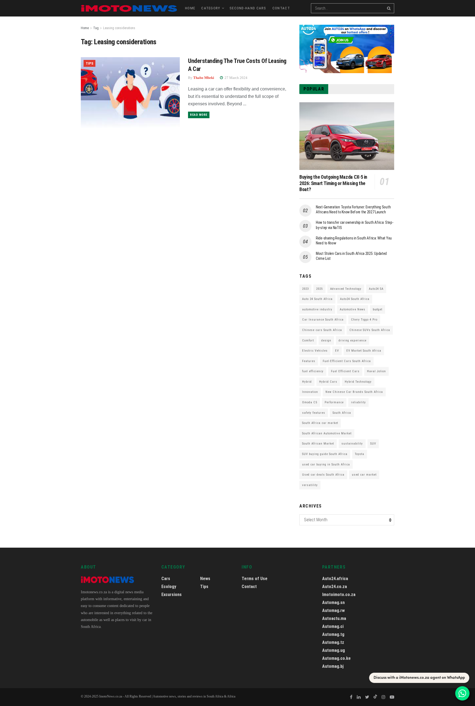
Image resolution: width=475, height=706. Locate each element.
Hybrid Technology (358, 382)
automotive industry (317, 309)
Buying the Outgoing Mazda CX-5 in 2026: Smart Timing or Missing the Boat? (333, 183)
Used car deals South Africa (323, 474)
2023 (305, 289)
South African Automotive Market (327, 433)
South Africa (342, 413)
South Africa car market (320, 423)
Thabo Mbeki (203, 78)
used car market (364, 474)
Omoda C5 (309, 402)
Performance (334, 402)
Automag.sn (333, 602)
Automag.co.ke (336, 658)
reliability (358, 402)
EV (337, 350)
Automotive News (352, 309)
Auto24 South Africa (354, 299)
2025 (319, 289)
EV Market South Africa (363, 350)
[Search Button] (389, 8)
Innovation (310, 392)
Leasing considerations (119, 28)
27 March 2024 (235, 78)
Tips (89, 63)
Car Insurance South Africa (323, 319)
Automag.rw (333, 610)
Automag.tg (333, 634)
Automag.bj (333, 666)
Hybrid (307, 382)
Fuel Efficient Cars (345, 371)
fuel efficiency (313, 371)
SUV (373, 443)
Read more (199, 115)
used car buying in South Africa (326, 464)
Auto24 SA (376, 289)
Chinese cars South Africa (322, 330)
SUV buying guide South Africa (324, 454)
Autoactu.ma (334, 618)
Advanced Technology (345, 289)
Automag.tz (333, 642)
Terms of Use (254, 578)
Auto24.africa (335, 578)
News (205, 578)
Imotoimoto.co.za (338, 594)
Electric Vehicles (315, 350)
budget (377, 309)
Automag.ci (333, 626)
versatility (310, 485)
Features (308, 361)
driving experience (352, 340)
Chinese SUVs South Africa (369, 330)
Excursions (171, 594)
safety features (313, 413)
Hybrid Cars (328, 382)
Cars (165, 578)
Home (190, 8)
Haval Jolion (376, 371)
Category (210, 8)
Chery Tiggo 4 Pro (364, 319)
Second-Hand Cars (248, 8)
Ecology (168, 586)
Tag (96, 28)
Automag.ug (333, 650)
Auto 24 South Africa (317, 299)
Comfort (308, 340)
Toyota (359, 454)
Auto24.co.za (334, 586)
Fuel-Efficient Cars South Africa (347, 361)
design (326, 340)
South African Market (318, 443)
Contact (281, 8)
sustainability (352, 443)
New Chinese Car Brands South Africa (354, 392)
